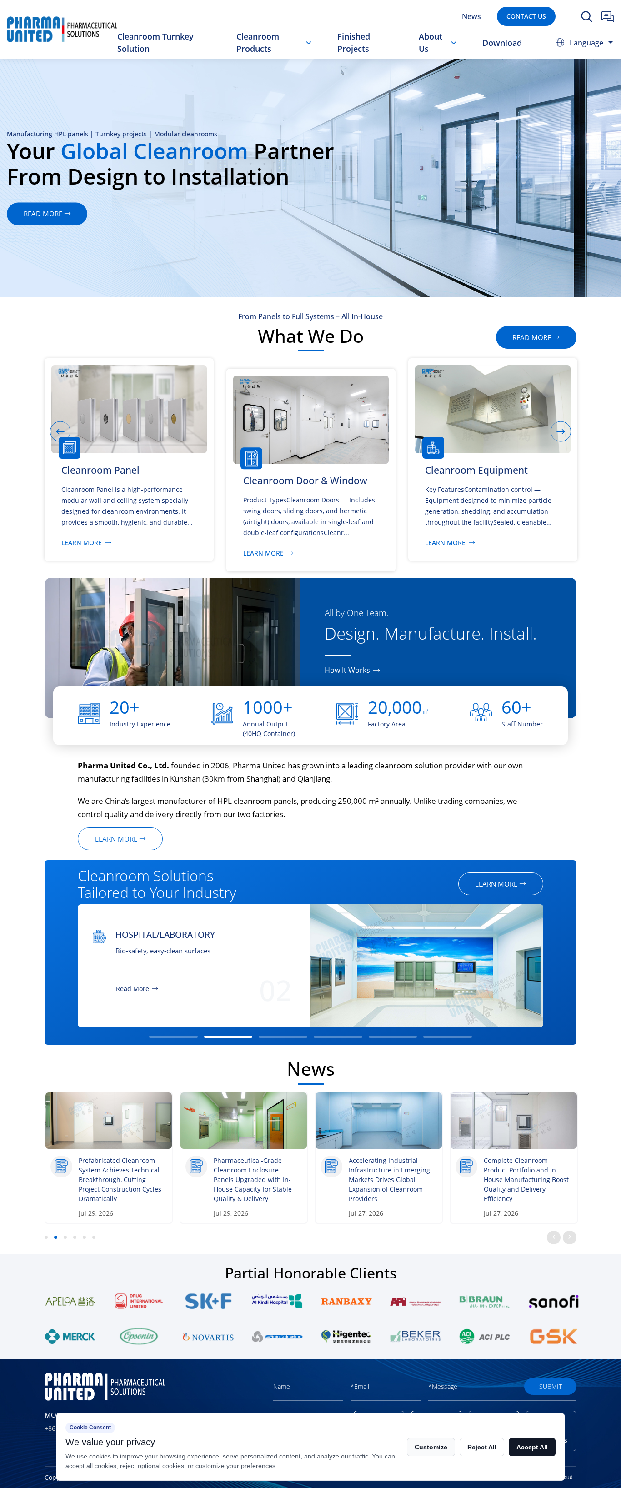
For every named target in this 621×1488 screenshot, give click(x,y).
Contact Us (526, 16)
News (471, 16)
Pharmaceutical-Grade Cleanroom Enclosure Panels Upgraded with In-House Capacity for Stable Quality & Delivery (253, 1179)
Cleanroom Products (257, 42)
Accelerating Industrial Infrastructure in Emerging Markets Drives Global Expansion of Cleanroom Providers (389, 1179)
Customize (431, 1447)
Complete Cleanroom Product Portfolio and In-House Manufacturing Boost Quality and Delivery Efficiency (526, 1179)
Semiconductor (503, 934)
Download (502, 42)
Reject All (481, 1447)
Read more (417, 213)
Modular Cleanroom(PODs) (289, 53)
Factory (440, 56)
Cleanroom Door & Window (279, 56)
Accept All (532, 1447)
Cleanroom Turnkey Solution (155, 42)
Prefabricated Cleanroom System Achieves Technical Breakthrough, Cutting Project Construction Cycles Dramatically (120, 1179)
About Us (430, 42)
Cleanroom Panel (277, 57)
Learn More (81, 543)
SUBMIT (550, 1386)
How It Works (347, 670)
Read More (483, 989)
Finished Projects (353, 42)
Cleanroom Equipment (476, 470)
